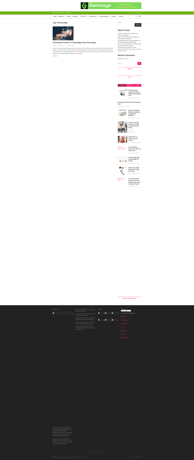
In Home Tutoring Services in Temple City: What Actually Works (133, 125)
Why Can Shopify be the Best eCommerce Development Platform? (134, 113)
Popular (121, 85)
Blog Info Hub (124, 337)
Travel (121, 16)
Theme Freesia (66, 457)
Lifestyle (83, 16)
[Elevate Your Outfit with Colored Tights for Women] (122, 167)
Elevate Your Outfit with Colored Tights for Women (133, 169)
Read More (79, 53)
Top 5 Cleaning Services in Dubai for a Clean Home (134, 148)
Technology (92, 16)
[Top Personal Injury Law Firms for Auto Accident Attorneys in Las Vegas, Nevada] (122, 178)
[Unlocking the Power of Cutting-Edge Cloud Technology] (84, 33)
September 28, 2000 (126, 106)
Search (119, 22)
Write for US (68, 12)
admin (55, 45)
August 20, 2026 (132, 131)
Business (61, 16)
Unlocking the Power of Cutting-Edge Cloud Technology (74, 42)
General (75, 16)
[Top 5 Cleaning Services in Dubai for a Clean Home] (122, 147)
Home (55, 16)
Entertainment (103, 16)
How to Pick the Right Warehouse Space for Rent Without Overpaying (85, 314)
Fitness (113, 16)
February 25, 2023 (136, 142)
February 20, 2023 (136, 117)
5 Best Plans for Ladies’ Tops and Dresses (133, 138)
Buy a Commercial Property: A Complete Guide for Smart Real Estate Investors (85, 322)
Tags (137, 85)
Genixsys (55, 457)
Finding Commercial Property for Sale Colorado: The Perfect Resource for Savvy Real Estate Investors (129, 49)
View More (57, 56)
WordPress (71, 457)
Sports (69, 16)
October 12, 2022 (136, 97)
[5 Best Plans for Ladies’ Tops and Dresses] (122, 136)
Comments (129, 85)
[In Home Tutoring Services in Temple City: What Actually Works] (122, 122)
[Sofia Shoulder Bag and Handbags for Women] (122, 157)
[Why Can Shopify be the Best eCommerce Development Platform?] (122, 110)
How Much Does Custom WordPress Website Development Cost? (134, 92)
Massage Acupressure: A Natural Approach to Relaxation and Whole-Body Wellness (85, 318)
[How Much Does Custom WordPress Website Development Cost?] (122, 90)
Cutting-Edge (72, 45)
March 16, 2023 (136, 152)
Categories (123, 309)
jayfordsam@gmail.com (59, 12)
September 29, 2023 (62, 45)
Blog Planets (124, 316)
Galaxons (123, 334)
